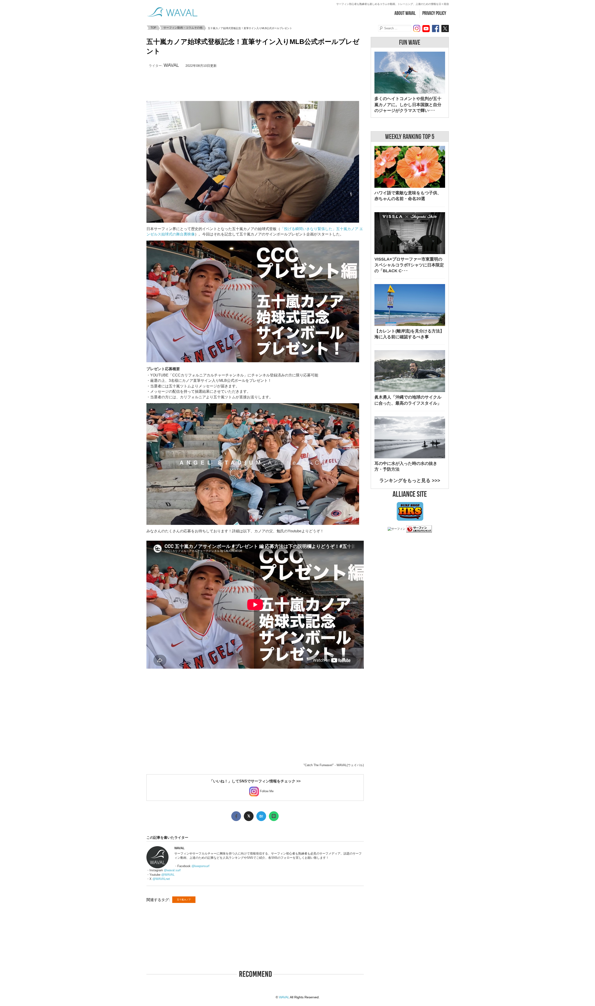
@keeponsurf (200, 866)
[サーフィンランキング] (419, 530)
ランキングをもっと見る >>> (409, 480)
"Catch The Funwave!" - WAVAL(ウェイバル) (334, 765)
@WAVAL (168, 874)
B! (261, 816)
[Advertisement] (255, 84)
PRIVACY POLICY (434, 13)
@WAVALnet (161, 879)
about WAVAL (405, 13)
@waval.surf (172, 870)
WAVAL (171, 65)
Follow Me (266, 791)
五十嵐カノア (184, 899)
